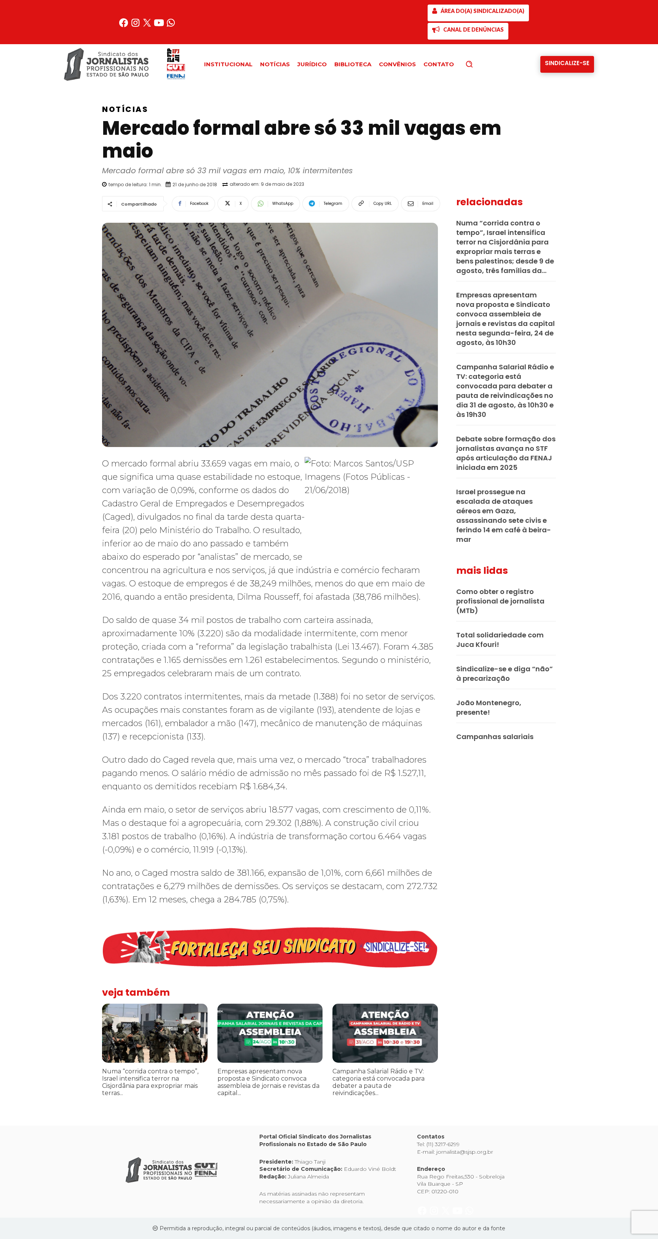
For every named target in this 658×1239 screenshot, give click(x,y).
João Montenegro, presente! (488, 707)
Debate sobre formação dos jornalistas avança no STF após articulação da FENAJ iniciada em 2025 (506, 453)
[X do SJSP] (148, 25)
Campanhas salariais (494, 736)
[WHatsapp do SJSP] (171, 25)
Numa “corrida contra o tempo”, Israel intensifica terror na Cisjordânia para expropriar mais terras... (150, 1082)
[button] (482, 64)
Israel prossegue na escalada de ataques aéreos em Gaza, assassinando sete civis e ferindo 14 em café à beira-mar (503, 515)
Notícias (125, 109)
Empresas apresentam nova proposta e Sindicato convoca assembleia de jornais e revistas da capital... (268, 1082)
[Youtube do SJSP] (160, 25)
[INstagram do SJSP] (136, 25)
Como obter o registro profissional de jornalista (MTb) (500, 601)
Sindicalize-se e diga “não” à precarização (504, 673)
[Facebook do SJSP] (124, 25)
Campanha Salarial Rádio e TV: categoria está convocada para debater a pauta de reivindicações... (378, 1082)
